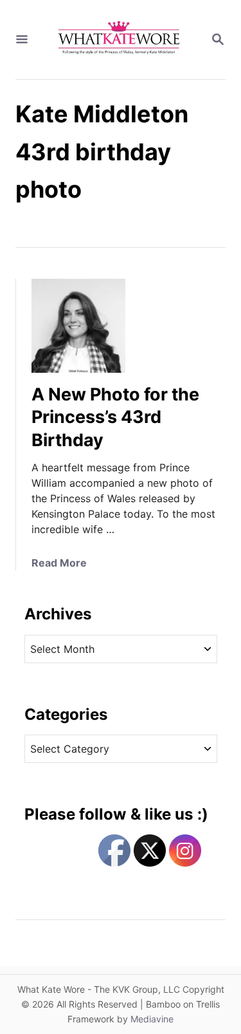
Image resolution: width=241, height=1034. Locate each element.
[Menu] (22, 40)
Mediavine (152, 1018)
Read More (59, 562)
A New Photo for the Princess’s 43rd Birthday (115, 417)
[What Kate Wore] (119, 39)
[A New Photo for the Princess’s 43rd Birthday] (78, 326)
